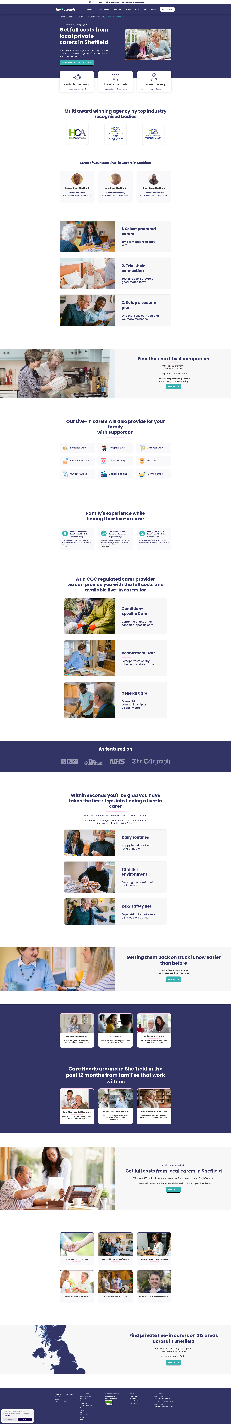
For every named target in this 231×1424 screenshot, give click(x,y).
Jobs (145, 9)
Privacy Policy (134, 1396)
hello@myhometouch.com (135, 2)
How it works (83, 1398)
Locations (89, 9)
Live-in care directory (86, 1405)
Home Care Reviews (111, 1398)
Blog (137, 9)
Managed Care (134, 1398)
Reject (10, 1419)
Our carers (83, 1408)
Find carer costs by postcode (77, 63)
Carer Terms (133, 1403)
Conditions (117, 9)
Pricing (82, 1419)
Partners (82, 1410)
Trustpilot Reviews (110, 1396)
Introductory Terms (135, 1401)
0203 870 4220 (97, 2)
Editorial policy (84, 1415)
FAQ (81, 1412)
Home (62, 17)
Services (82, 1401)
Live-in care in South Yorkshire (90, 17)
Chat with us (114, 2)
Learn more (7, 1415)
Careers (82, 1417)
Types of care (103, 9)
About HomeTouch (85, 1396)
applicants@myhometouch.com (163, 1406)
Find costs (173, 386)
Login (153, 9)
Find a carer (167, 9)
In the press (83, 1403)
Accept (25, 1419)
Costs (128, 9)
